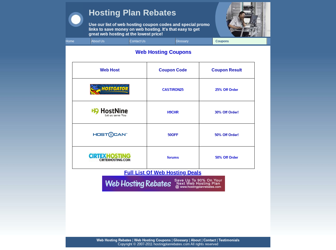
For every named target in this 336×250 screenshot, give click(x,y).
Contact (209, 240)
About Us (97, 41)
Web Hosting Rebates (114, 240)
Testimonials (229, 240)
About (196, 240)
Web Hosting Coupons (152, 240)
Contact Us (137, 41)
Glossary (182, 41)
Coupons (222, 41)
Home (70, 41)
